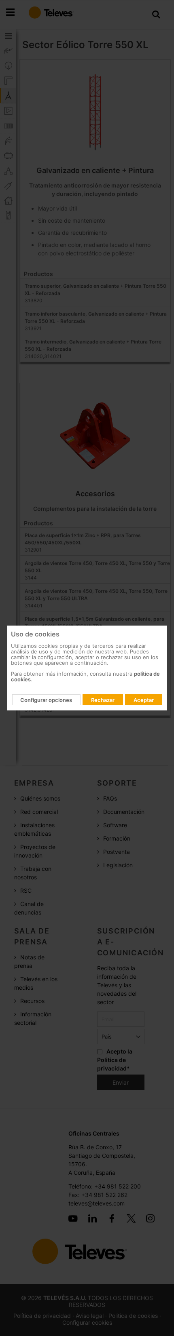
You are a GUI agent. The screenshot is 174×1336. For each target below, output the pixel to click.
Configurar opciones (46, 700)
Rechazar (103, 700)
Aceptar (144, 700)
